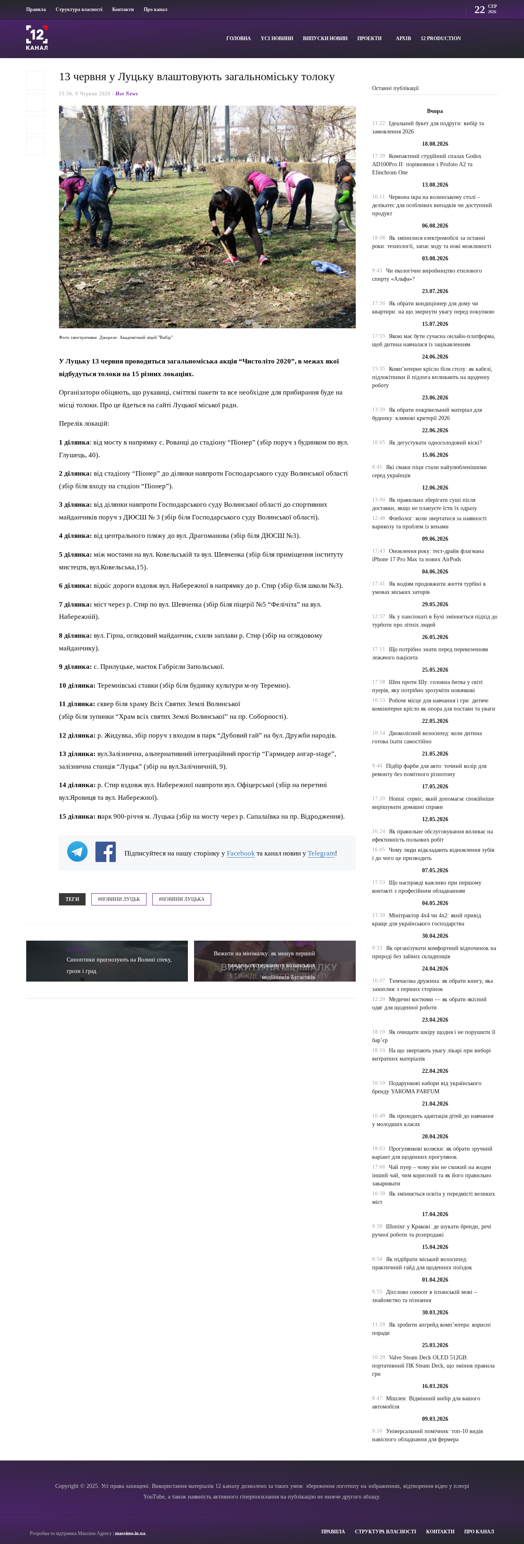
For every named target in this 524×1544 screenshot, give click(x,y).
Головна (238, 38)
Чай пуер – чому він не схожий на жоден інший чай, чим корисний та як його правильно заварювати (431, 1175)
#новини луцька (182, 899)
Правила (36, 9)
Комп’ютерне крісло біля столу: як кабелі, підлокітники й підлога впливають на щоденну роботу (432, 377)
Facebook (241, 853)
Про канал (155, 9)
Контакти (123, 9)
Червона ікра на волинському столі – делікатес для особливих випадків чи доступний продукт (432, 205)
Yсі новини (277, 38)
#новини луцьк (119, 899)
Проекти (369, 38)
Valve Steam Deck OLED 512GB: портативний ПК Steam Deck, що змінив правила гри (433, 1365)
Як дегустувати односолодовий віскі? (435, 443)
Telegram (321, 853)
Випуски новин (325, 38)
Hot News (126, 94)
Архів (403, 38)
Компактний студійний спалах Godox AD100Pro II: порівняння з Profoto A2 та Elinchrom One (426, 164)
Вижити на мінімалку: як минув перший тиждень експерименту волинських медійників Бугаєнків (264, 965)
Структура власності (79, 9)
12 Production (441, 38)
